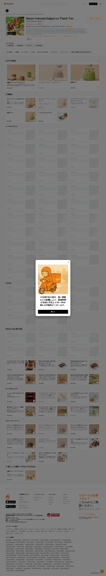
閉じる (53, 311)
